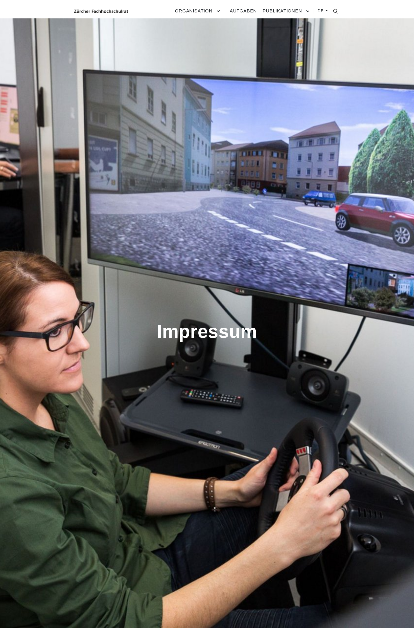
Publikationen (282, 10)
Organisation (194, 10)
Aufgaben (243, 10)
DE (321, 11)
